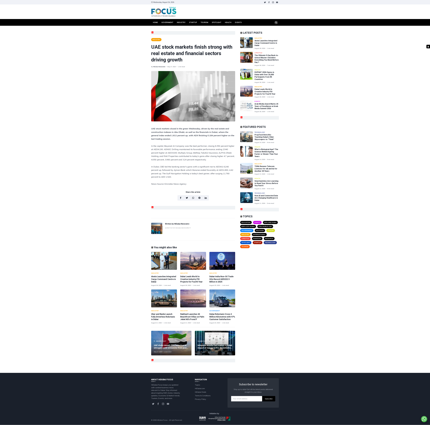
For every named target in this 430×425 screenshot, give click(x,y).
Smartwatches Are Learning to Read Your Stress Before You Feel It (266, 183)
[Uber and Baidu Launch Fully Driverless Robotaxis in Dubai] (164, 298)
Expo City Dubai (248, 226)
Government (167, 22)
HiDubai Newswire (159, 66)
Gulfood (260, 230)
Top (275, 420)
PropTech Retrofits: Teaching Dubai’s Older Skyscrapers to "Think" (264, 137)
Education (246, 222)
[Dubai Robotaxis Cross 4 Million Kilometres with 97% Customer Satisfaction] (222, 298)
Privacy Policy (200, 399)
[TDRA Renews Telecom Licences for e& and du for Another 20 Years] (247, 169)
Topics (197, 385)
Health (228, 22)
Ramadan (257, 238)
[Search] (276, 22)
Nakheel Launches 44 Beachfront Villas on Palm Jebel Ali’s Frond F (192, 316)
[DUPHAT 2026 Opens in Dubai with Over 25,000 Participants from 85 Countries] (247, 76)
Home (155, 22)
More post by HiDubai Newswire (177, 228)
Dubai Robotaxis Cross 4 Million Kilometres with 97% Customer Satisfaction (222, 316)
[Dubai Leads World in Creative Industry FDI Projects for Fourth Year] (193, 261)
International (259, 234)
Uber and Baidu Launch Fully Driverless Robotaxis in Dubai (163, 316)
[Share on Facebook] (180, 198)
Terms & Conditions (203, 395)
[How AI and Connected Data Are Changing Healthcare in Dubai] (247, 198)
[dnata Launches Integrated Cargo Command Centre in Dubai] (164, 261)
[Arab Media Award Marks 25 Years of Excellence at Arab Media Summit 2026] (247, 106)
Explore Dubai (270, 222)
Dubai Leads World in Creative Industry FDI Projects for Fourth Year (191, 279)
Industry (181, 22)
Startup (193, 22)
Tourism (204, 22)
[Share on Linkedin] (206, 198)
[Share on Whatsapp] (193, 198)
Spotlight (216, 22)
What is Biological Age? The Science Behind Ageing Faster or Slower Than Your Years (266, 152)
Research (269, 238)
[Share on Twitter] (187, 198)
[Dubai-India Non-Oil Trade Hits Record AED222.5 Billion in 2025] (222, 261)
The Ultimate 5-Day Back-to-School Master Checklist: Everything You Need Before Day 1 (267, 58)
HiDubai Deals (200, 392)
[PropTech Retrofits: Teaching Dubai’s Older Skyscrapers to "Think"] (247, 137)
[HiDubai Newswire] (156, 233)
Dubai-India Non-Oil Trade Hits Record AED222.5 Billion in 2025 (221, 279)
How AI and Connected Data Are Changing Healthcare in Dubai (266, 198)
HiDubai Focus (162, 420)
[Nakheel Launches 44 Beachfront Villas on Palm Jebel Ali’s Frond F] (193, 298)
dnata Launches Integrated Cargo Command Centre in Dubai (163, 279)
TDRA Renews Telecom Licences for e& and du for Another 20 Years (266, 168)
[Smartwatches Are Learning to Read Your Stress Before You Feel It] (247, 184)
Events (238, 22)
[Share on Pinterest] (199, 198)
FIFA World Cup (265, 226)
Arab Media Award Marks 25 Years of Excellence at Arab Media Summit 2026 (266, 106)
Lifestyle (258, 53)
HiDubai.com (200, 388)
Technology (260, 132)
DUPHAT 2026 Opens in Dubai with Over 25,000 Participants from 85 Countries (264, 75)
